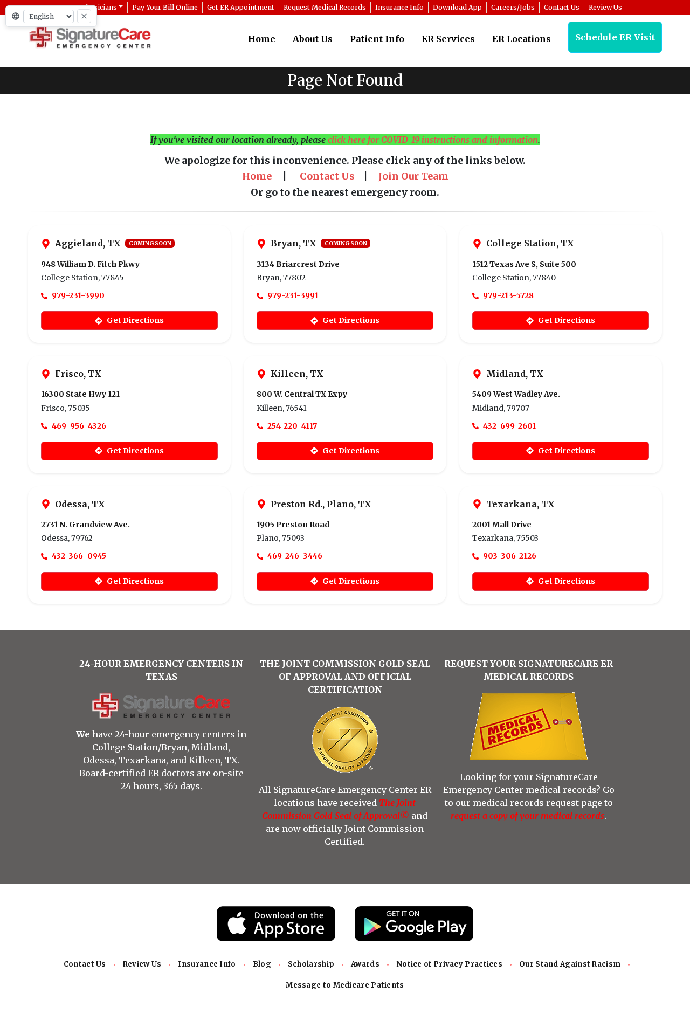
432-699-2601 (509, 426)
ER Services (448, 38)
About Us (313, 38)
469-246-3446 (294, 556)
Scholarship (311, 964)
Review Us (142, 964)
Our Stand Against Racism (569, 964)
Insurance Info (207, 964)
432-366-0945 (79, 556)
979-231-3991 (292, 295)
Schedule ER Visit (615, 37)
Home (261, 38)
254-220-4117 (292, 426)
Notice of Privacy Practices (449, 964)
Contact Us (85, 964)
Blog (262, 964)
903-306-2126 (509, 556)
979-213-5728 (508, 295)
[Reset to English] (84, 16)
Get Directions (135, 320)
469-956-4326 (79, 426)
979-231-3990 (78, 295)
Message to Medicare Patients (345, 985)
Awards (365, 964)
